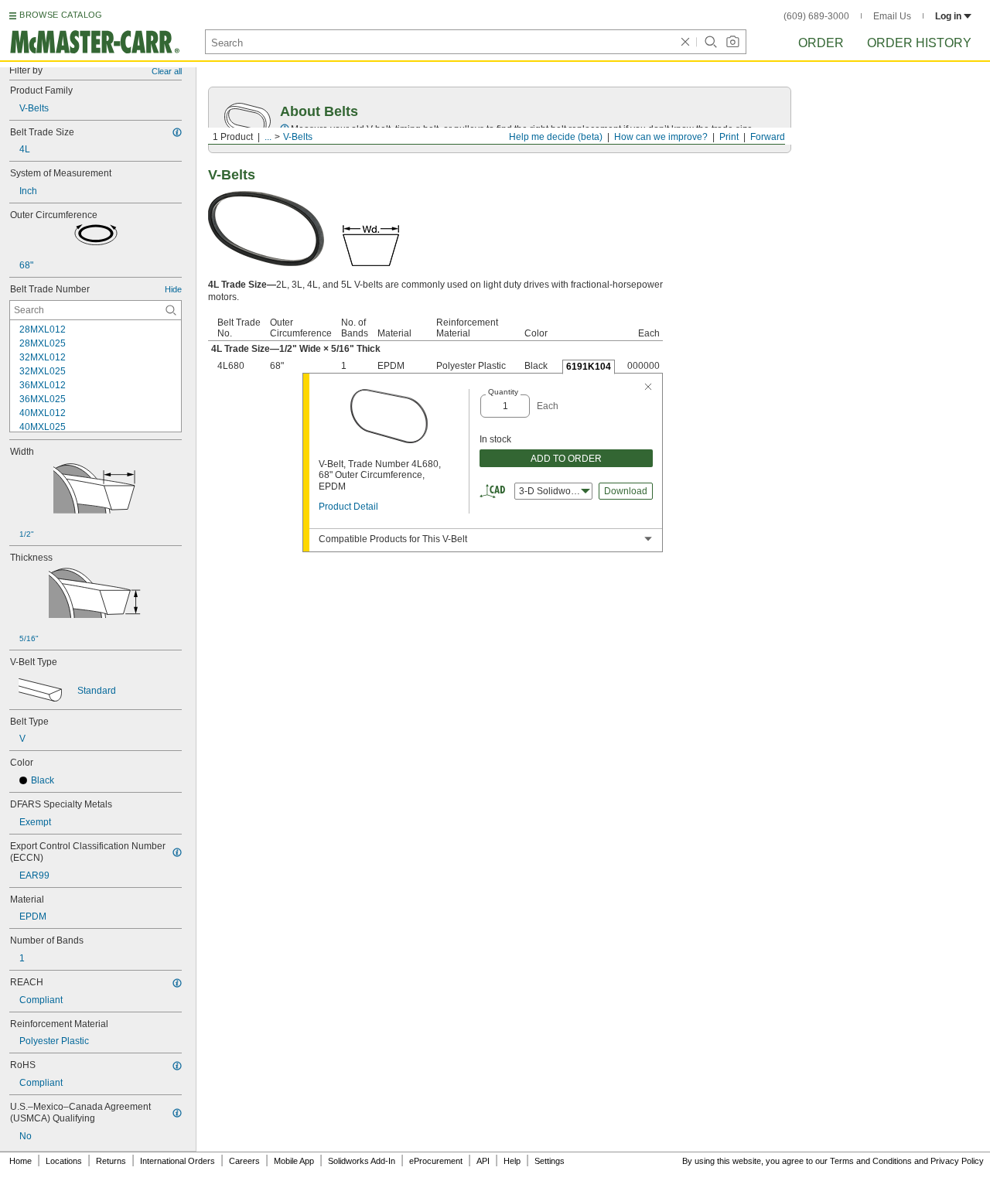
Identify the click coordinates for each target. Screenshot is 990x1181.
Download (625, 491)
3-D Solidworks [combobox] (551, 491)
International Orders (177, 1161)
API (483, 1161)
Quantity (503, 391)
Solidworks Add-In (361, 1161)
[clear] (685, 41)
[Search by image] (732, 41)
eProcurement (436, 1161)
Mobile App (294, 1161)
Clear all (167, 71)
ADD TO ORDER (566, 458)
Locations (64, 1161)
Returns (111, 1161)
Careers (244, 1161)
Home (20, 1161)
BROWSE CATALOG (60, 14)
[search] (171, 310)
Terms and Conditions (871, 1161)
